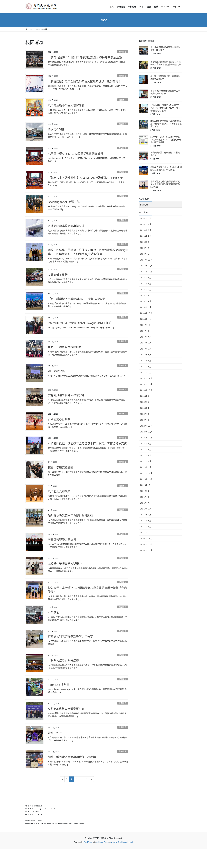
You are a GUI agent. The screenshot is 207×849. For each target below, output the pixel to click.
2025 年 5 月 (145, 295)
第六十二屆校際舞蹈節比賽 (65, 347)
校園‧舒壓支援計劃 (60, 467)
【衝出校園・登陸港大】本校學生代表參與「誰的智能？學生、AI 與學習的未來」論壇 (165, 108)
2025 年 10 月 (146, 272)
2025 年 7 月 (145, 289)
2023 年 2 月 (145, 420)
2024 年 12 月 (146, 313)
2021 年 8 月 (145, 497)
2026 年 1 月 (145, 254)
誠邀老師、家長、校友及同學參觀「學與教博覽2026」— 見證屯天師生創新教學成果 (165, 139)
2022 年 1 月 (145, 467)
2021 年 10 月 (146, 485)
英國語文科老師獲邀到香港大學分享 (70, 636)
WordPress (88, 842)
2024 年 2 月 (145, 366)
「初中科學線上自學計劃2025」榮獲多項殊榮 (76, 299)
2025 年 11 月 (146, 266)
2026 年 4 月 (145, 236)
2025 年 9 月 (145, 277)
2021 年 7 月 (145, 503)
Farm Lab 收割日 (58, 684)
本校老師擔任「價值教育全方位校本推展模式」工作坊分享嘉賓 (87, 443)
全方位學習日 (56, 129)
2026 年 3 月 (145, 242)
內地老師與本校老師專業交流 (66, 226)
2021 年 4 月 (145, 520)
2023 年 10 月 (146, 390)
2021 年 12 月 (146, 473)
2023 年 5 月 (145, 402)
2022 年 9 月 (145, 443)
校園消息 (122, 52)
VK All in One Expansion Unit (122, 842)
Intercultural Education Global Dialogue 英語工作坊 (79, 323)
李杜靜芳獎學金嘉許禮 (62, 539)
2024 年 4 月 (145, 355)
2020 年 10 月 (146, 550)
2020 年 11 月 (146, 544)
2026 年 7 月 (145, 218)
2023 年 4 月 (145, 408)
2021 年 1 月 (145, 532)
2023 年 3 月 (145, 414)
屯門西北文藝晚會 (59, 491)
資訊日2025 (55, 733)
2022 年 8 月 (145, 449)
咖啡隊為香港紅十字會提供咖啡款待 (70, 515)
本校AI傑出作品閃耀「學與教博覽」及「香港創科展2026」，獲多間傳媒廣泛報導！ (166, 124)
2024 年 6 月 (145, 343)
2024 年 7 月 (145, 337)
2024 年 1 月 (145, 372)
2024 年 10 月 (146, 325)
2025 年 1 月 (145, 307)
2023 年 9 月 (145, 396)
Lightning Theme (102, 842)
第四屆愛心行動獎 (59, 419)
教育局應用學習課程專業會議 (66, 395)
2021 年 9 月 (145, 491)
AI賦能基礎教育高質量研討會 (66, 708)
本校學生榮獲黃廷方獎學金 (65, 563)
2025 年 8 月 (145, 283)
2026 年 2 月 (145, 248)
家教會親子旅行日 (59, 274)
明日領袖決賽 (56, 371)
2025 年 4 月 (145, 301)
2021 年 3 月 (145, 526)
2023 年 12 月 (146, 378)
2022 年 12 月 (146, 426)
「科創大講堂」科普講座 (63, 660)
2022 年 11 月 (146, 432)
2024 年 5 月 (145, 349)
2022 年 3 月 (145, 461)
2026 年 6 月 (145, 224)
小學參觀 (53, 612)
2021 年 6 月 (145, 509)
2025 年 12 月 (146, 260)
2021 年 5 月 (145, 515)
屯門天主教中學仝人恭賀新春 (66, 105)
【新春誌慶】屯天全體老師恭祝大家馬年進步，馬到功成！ (84, 81)
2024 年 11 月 (146, 319)
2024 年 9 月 (145, 331)
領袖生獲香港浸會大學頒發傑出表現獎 (72, 757)
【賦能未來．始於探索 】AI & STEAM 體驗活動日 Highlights (85, 177)
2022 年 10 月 (146, 438)
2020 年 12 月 (146, 538)
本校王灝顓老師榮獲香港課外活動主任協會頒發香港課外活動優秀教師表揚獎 (165, 184)
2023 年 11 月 (146, 384)
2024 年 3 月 (145, 361)
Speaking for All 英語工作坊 (65, 201)
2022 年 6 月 (145, 455)
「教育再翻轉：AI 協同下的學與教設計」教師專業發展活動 (85, 57)
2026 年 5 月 (145, 230)
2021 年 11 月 (146, 479)
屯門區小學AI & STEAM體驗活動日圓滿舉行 (75, 153)
